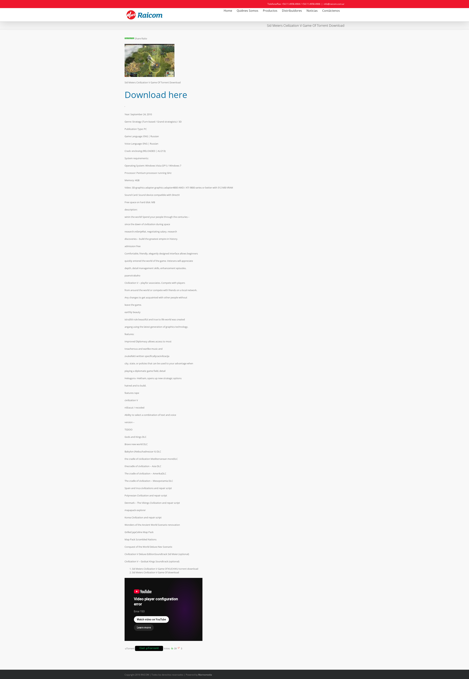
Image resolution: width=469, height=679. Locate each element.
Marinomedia (205, 674)
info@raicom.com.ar (334, 3)
